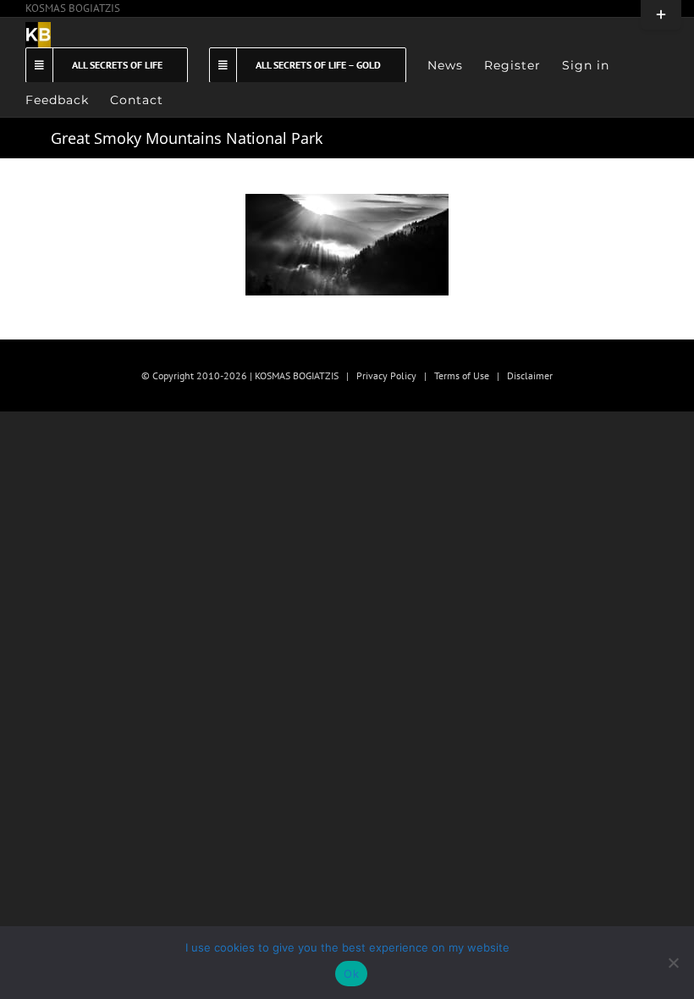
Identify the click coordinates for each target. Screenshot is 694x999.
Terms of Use (461, 375)
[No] (672, 962)
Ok (351, 973)
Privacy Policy (386, 375)
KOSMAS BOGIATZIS (72, 8)
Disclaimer (530, 375)
